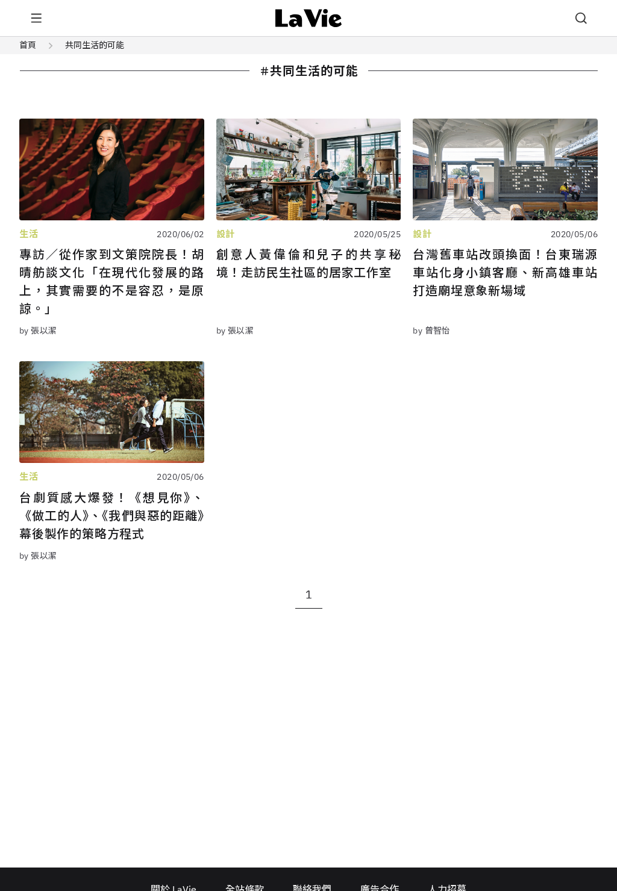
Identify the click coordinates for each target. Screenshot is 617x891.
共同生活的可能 (94, 45)
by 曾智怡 (432, 330)
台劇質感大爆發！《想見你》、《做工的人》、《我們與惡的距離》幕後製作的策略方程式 (111, 515)
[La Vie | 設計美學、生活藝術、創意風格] (308, 18)
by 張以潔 (38, 330)
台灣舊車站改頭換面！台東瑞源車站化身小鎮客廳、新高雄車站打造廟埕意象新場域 (505, 272)
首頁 (27, 45)
